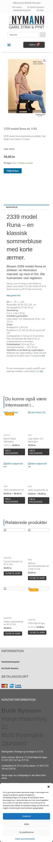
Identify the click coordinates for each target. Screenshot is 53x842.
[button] (48, 786)
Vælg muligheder (11, 452)
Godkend (26, 816)
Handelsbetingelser (10, 661)
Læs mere (9, 148)
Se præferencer (26, 832)
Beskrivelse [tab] (12, 207)
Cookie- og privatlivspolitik (25, 838)
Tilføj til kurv (13, 170)
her (43, 355)
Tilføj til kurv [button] (13, 573)
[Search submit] (43, 34)
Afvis (26, 824)
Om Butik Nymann (9, 668)
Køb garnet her (13, 295)
